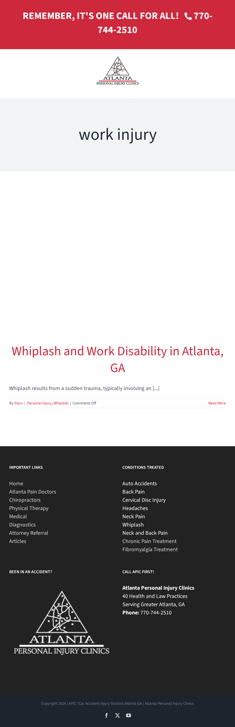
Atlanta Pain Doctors (32, 492)
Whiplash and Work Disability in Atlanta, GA (117, 359)
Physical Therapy (28, 508)
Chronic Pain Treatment (149, 541)
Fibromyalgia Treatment (150, 549)
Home (16, 483)
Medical (18, 516)
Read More (217, 403)
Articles (17, 541)
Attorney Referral (28, 533)
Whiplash (61, 403)
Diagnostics (22, 525)
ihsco (18, 403)
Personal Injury (39, 403)
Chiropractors (25, 500)
